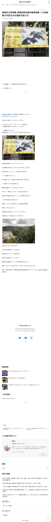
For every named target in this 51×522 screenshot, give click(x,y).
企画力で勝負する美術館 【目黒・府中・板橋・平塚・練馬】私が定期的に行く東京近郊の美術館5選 (25, 479)
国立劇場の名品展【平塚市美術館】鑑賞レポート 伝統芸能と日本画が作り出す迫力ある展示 (25, 490)
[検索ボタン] (47, 468)
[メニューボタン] (49, 2)
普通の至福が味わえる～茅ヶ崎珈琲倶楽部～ (17, 378)
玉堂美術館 (7, 258)
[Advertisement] (25, 72)
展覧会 (11, 18)
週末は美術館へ (25, 1)
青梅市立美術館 (42, 270)
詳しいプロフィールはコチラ (18, 451)
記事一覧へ (43, 454)
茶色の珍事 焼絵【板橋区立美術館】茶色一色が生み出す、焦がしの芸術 (22, 483)
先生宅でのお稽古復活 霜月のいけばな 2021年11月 (18, 371)
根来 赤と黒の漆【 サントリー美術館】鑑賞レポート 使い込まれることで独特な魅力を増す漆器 (25, 495)
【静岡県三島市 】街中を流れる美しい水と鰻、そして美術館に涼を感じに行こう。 (24, 384)
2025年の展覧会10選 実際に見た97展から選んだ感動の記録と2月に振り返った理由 (25, 486)
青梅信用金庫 (5, 114)
